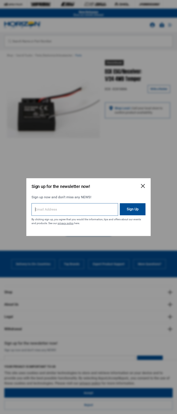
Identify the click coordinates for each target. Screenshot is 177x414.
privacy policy (66, 223)
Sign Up (133, 209)
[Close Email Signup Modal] (142, 186)
